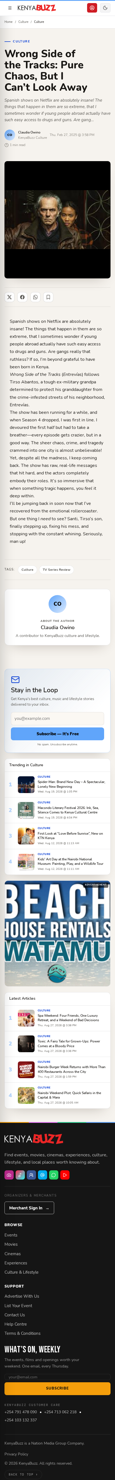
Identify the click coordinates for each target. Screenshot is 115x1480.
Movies (11, 1244)
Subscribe (57, 1388)
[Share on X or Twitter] (9, 297)
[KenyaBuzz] (37, 8)
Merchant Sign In (29, 1208)
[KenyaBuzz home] (33, 1139)
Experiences (15, 1263)
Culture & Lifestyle (21, 1272)
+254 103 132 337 (20, 1420)
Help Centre (15, 1324)
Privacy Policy (16, 1454)
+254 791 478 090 (20, 1412)
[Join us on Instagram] (9, 1175)
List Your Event (18, 1306)
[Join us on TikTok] (20, 1175)
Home (8, 22)
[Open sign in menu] (92, 8)
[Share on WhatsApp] (35, 297)
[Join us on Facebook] (31, 1175)
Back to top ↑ (23, 1474)
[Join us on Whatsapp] (53, 1175)
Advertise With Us (21, 1296)
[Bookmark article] (48, 297)
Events (10, 1235)
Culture (23, 22)
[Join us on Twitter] (42, 1175)
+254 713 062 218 (60, 1412)
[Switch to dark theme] (105, 8)
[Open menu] (9, 8)
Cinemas (12, 1254)
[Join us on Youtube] (65, 1175)
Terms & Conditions (22, 1333)
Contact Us (14, 1315)
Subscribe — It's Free (58, 734)
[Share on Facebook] (22, 297)
